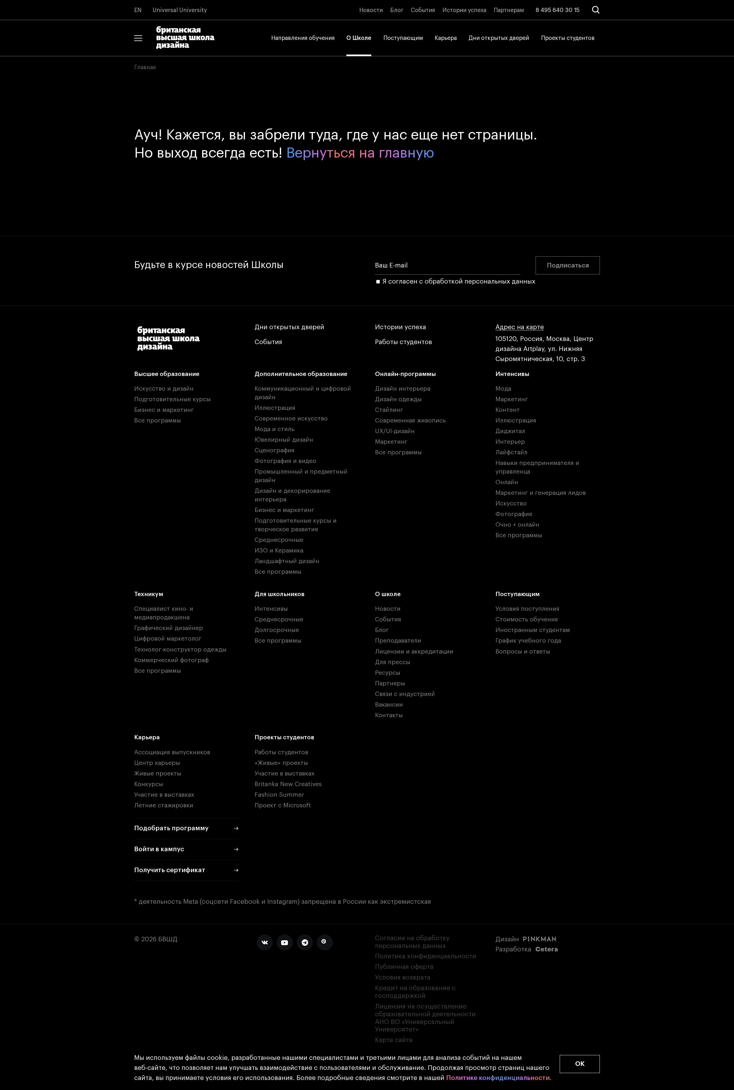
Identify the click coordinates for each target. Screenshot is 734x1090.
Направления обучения (303, 38)
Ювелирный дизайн (284, 440)
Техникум (148, 594)
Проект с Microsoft (283, 805)
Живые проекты (157, 774)
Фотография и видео (285, 461)
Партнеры (390, 683)
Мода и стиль (274, 429)
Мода (503, 389)
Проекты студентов (568, 38)
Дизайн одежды (398, 399)
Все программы (157, 421)
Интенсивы (512, 374)
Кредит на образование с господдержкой (415, 992)
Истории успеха (464, 10)
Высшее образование (166, 374)
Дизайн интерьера (402, 389)
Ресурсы (387, 673)
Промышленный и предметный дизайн (301, 476)
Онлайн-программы (405, 374)
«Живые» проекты (281, 763)
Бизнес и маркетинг (164, 410)
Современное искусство (291, 419)
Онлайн (506, 482)
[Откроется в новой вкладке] (265, 942)
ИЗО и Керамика (279, 551)
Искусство (511, 504)
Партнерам (509, 10)
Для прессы (392, 662)
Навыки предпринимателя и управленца (537, 467)
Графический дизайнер (168, 628)
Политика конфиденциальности (425, 956)
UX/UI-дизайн (395, 431)
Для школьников (279, 594)
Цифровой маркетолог (168, 639)
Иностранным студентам (532, 630)
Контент (507, 410)
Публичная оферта (404, 967)
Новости (371, 10)
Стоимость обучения (526, 619)
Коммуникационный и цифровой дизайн (303, 393)
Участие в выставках (164, 795)
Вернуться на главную (360, 153)
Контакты (389, 715)
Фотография (513, 514)
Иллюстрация (275, 408)
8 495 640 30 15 (557, 10)
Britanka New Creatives (288, 784)
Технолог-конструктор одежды (180, 650)
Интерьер (510, 442)
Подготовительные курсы (172, 399)
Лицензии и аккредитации (414, 652)
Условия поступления (527, 609)
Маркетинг (391, 442)
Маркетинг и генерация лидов (540, 493)
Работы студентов (403, 342)
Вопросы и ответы (522, 652)
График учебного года (528, 641)
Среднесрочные (279, 540)
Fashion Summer (279, 795)
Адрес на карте (519, 327)
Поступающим (403, 38)
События (423, 10)
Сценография (274, 450)
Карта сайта (394, 1040)
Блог (396, 10)
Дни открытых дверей (498, 38)
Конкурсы (148, 784)
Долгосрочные (277, 630)
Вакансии (389, 705)
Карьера (446, 38)
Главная (145, 67)
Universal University (180, 10)
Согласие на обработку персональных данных (412, 942)
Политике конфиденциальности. (499, 1078)
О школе (388, 594)
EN (138, 10)
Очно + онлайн (517, 525)
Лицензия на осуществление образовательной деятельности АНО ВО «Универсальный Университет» (425, 1018)
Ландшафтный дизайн (287, 561)
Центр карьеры (157, 763)
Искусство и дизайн (164, 389)
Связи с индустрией (405, 694)
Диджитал (510, 431)
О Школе (358, 38)
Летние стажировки (163, 805)
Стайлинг (389, 410)
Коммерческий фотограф (171, 660)
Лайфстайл (511, 452)
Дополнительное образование (301, 374)
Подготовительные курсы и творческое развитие (296, 525)
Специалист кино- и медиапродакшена (163, 613)
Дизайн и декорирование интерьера (292, 495)
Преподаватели (398, 641)
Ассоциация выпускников (172, 752)
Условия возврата (402, 977)
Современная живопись (410, 421)
